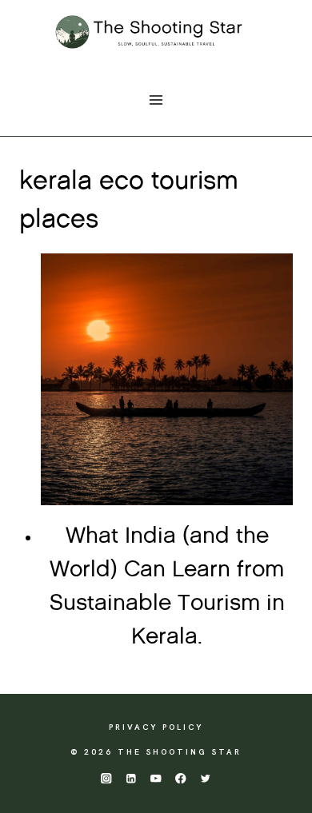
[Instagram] (106, 778)
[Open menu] (156, 99)
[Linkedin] (131, 778)
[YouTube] (156, 778)
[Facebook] (181, 778)
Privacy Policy (156, 727)
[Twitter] (206, 778)
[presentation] (167, 379)
